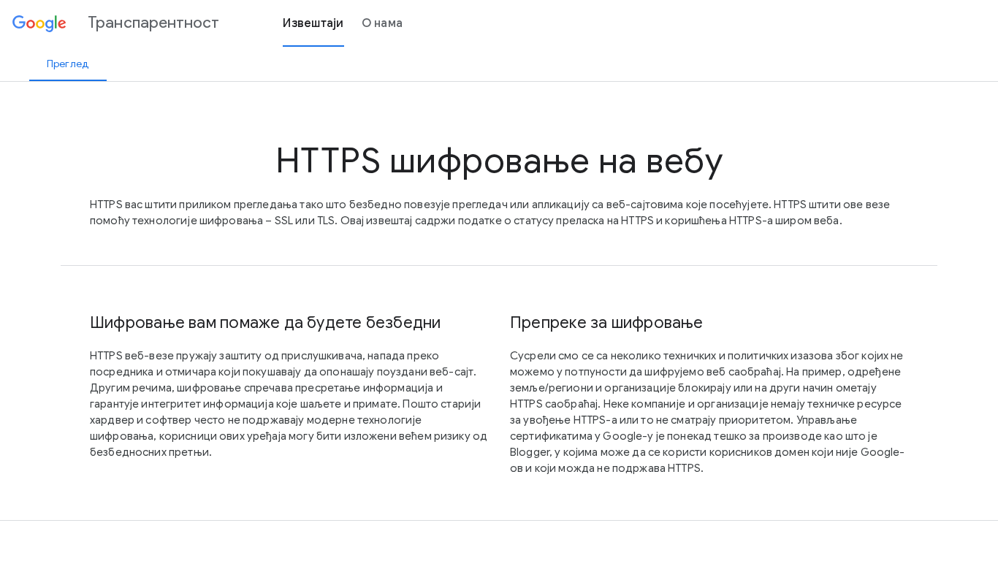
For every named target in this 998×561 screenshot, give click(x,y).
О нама (382, 23)
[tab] (68, 63)
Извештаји (313, 23)
